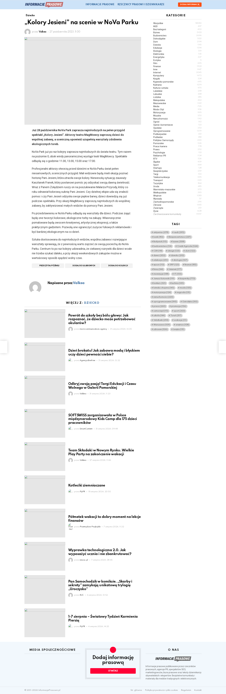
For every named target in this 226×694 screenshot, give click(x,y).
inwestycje (161, 274)
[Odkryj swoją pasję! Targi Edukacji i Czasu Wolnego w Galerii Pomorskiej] (44, 390)
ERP (174, 265)
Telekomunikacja (177, 177)
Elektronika (177, 54)
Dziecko (91, 302)
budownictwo (162, 246)
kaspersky (187, 279)
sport (179, 311)
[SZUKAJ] (168, 4)
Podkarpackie (177, 134)
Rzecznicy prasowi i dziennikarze (140, 4)
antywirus (161, 232)
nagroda (183, 292)
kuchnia (177, 283)
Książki (177, 78)
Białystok (160, 242)
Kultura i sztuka (177, 88)
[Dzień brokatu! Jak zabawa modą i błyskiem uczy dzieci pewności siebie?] (44, 357)
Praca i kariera (177, 146)
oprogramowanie (165, 302)
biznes (178, 242)
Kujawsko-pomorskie (177, 82)
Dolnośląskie (177, 38)
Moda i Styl (177, 109)
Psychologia (177, 152)
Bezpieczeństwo (180, 237)
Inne (177, 69)
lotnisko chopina (163, 288)
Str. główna (136, 690)
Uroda (177, 186)
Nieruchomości (177, 118)
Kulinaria (177, 85)
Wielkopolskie (177, 192)
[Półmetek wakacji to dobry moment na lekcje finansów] (44, 523)
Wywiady (177, 199)
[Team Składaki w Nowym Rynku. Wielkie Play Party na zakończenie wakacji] (44, 456)
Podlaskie (177, 137)
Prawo (177, 149)
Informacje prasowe (99, 4)
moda (185, 288)
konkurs (159, 283)
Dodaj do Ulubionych (84, 266)
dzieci (159, 255)
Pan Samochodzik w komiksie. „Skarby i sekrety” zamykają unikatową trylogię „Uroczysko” (100, 585)
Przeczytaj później (49, 266)
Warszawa (161, 325)
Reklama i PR (177, 155)
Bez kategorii (177, 29)
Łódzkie (177, 97)
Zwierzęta (177, 208)
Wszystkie (177, 23)
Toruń (175, 316)
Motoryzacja (177, 112)
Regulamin (186, 690)
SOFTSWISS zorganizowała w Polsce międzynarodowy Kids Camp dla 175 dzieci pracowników (102, 419)
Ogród (177, 122)
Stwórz (113, 671)
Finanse (177, 66)
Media (177, 106)
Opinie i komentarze (177, 125)
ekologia (180, 260)
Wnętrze (177, 195)
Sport (177, 165)
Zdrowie (177, 205)
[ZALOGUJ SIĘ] (173, 5)
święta (178, 329)
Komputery (177, 75)
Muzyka (177, 115)
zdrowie (160, 329)
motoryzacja (162, 292)
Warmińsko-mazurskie (177, 189)
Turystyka (177, 183)
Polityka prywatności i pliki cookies (161, 690)
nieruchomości (163, 297)
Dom (177, 41)
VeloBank (161, 320)
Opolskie (177, 128)
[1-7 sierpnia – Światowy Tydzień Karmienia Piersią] (44, 623)
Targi (177, 174)
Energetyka (177, 57)
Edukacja (177, 48)
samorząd (160, 311)
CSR (157, 251)
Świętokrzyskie (177, 171)
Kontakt (198, 690)
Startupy (177, 168)
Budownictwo (177, 35)
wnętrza (182, 325)
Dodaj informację (189, 5)
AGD (177, 26)
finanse (191, 265)
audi (179, 232)
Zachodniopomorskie (177, 202)
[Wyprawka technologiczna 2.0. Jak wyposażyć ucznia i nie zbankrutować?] (44, 556)
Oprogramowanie (177, 131)
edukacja (160, 260)
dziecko (177, 255)
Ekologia (177, 51)
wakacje (180, 320)
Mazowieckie (177, 103)
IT (178, 274)
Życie (177, 211)
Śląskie (177, 162)
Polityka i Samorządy (177, 140)
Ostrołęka (190, 302)
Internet (177, 72)
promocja (178, 306)
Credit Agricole (187, 246)
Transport (177, 180)
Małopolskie (177, 100)
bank (158, 237)
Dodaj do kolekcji (118, 266)
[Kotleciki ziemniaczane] (44, 490)
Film (177, 63)
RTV (177, 158)
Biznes (177, 32)
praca (159, 306)
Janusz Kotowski (163, 279)
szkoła (159, 316)
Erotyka (177, 60)
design (174, 251)
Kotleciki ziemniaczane (86, 485)
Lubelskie (177, 91)
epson (158, 265)
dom (190, 251)
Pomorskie (177, 143)
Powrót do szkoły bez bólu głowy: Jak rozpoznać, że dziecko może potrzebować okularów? (101, 319)
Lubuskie (177, 94)
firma (158, 269)
